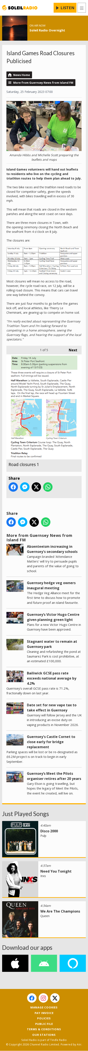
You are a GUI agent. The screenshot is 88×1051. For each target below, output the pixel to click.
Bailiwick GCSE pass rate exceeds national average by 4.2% (51, 678)
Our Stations (44, 1035)
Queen (45, 916)
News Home (21, 75)
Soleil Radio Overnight (47, 30)
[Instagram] (43, 998)
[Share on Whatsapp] (48, 487)
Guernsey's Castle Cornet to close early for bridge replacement (51, 741)
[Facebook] (32, 998)
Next (71, 350)
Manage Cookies (44, 1007)
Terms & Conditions (44, 1029)
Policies (44, 1018)
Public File (44, 1024)
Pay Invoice (44, 1013)
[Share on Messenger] (24, 487)
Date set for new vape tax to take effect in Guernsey (51, 708)
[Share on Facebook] (13, 487)
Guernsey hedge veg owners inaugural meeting (51, 585)
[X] (55, 998)
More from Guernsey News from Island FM (43, 83)
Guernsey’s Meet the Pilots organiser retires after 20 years (54, 776)
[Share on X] (36, 487)
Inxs (43, 876)
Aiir (79, 1044)
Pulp (43, 836)
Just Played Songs (25, 813)
